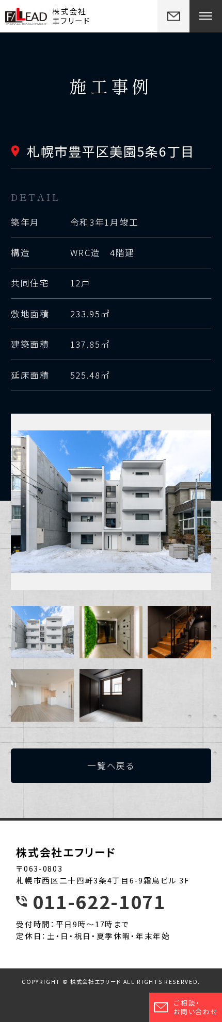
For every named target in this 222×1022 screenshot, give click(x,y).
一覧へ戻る (110, 765)
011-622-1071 (99, 901)
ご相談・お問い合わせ (195, 1007)
